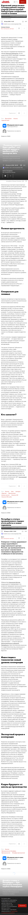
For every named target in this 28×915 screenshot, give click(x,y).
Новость (15, 118)
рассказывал (23, 477)
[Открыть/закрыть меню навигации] (14, 2)
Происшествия (12, 493)
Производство (8, 118)
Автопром (17, 491)
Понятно (22, 905)
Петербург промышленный (18, 853)
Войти (23, 2)
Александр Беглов (14, 582)
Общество (3, 493)
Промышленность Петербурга (8, 851)
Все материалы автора (7, 28)
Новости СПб (14, 495)
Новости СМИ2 (5, 136)
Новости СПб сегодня (6, 497)
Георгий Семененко (12, 53)
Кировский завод (5, 120)
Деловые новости (5, 495)
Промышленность (5, 853)
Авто (12, 491)
